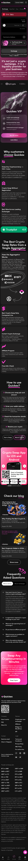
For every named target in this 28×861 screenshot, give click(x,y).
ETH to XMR (18, 774)
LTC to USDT (5, 780)
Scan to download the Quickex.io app (7, 755)
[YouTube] (16, 757)
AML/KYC (16, 55)
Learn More (14, 140)
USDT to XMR (19, 768)
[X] (20, 757)
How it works (5, 719)
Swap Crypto (14, 680)
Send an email (5, 739)
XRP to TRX (18, 785)
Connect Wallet (19, 2)
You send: (23, 19)
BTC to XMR (5, 768)
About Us (4, 725)
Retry (12, 14)
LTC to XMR (18, 771)
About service (7, 583)
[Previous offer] (3, 466)
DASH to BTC (5, 788)
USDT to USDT (5, 785)
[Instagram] (16, 753)
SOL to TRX (4, 777)
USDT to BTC (5, 791)
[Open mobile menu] (26, 2)
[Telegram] (20, 753)
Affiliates (18, 724)
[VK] (24, 753)
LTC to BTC (18, 791)
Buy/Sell (12, 9)
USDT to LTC (5, 774)
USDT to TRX (5, 782)
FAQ (2, 722)
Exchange (5, 9)
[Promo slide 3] (10, 43)
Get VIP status (14, 135)
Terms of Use (20, 54)
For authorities (19, 749)
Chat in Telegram (6, 742)
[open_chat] (25, 852)
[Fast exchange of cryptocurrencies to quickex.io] (6, 2)
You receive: (22, 28)
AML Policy (18, 746)
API (16, 731)
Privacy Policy (19, 744)
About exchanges (20, 583)
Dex (17, 9)
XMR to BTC (18, 782)
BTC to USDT (19, 777)
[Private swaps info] (25, 9)
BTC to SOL (18, 788)
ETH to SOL (18, 780)
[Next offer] (24, 466)
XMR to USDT (5, 771)
